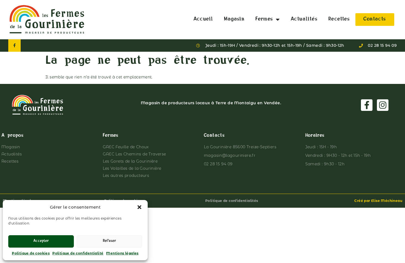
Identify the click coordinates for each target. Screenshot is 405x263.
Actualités (304, 19)
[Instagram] (382, 105)
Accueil (203, 19)
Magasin (234, 19)
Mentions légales (122, 253)
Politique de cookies (31, 253)
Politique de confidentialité (77, 253)
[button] (139, 207)
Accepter (41, 241)
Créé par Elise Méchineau (378, 201)
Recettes (339, 19)
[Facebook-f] (14, 45)
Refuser (109, 241)
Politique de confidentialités (231, 201)
